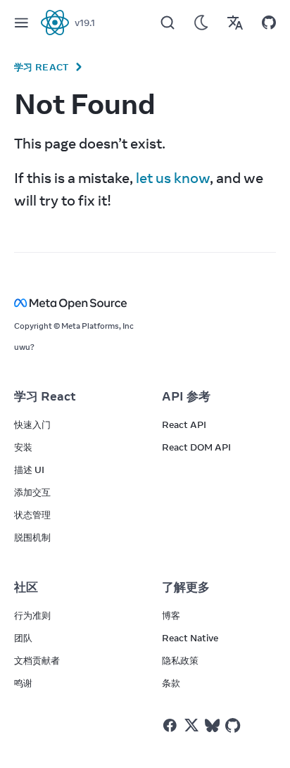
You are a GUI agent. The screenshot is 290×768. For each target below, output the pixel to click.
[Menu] (21, 22)
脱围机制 (32, 537)
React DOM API (196, 447)
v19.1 (85, 22)
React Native (190, 637)
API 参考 (186, 396)
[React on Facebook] (170, 725)
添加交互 (32, 492)
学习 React (41, 67)
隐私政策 (180, 660)
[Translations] (235, 22)
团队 (23, 637)
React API (184, 424)
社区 (26, 587)
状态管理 (32, 514)
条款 (171, 682)
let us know (173, 178)
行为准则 (32, 615)
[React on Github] (234, 726)
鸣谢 (23, 682)
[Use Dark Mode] (201, 22)
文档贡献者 (37, 660)
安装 (23, 447)
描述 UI (29, 469)
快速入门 (32, 424)
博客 (171, 615)
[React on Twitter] (191, 725)
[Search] (167, 22)
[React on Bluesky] (212, 725)
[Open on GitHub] (269, 22)
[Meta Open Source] (145, 303)
